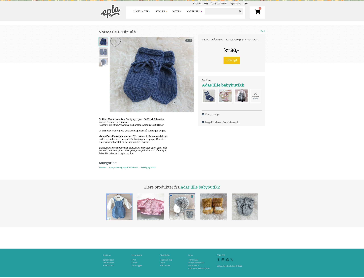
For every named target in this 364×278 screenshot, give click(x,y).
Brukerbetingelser (196, 262)
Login (246, 4)
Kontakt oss (108, 265)
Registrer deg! (235, 4)
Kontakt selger (212, 114)
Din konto (165, 255)
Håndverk (133, 167)
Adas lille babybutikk (223, 85)
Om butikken (108, 262)
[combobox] (221, 11)
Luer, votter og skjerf (118, 167)
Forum (134, 262)
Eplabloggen (108, 260)
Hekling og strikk (148, 167)
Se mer (255, 99)
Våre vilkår (193, 260)
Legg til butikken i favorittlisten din (222, 122)
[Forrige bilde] (114, 75)
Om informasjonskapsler (199, 268)
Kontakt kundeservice (218, 4)
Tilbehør (102, 167)
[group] (152, 74)
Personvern (193, 265)
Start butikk (197, 4)
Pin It (263, 31)
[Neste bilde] (189, 75)
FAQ (206, 4)
